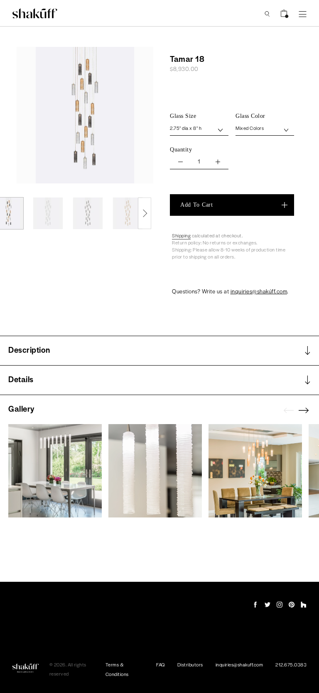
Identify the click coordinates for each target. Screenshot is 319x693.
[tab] (159, 350)
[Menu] (303, 13)
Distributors (190, 664)
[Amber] (127, 213)
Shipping (181, 235)
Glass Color (250, 116)
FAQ (160, 664)
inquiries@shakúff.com (259, 291)
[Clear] (48, 213)
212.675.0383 (291, 664)
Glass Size (183, 116)
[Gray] (88, 213)
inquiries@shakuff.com (239, 664)
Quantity (181, 149)
